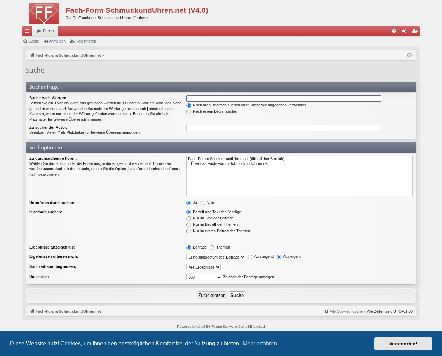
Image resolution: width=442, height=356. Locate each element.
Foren (48, 31)
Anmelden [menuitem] (406, 32)
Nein (209, 202)
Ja (194, 202)
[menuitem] (394, 31)
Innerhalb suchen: (46, 212)
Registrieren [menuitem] (416, 32)
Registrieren (86, 41)
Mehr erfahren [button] (260, 343)
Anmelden (57, 41)
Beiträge (199, 247)
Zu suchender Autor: (48, 127)
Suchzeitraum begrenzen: (52, 266)
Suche (33, 41)
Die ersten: (39, 276)
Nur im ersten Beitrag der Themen (221, 231)
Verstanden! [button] (403, 343)
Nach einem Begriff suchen (215, 111)
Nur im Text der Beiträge (213, 218)
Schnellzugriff (28, 32)
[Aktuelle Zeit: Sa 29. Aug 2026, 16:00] (409, 55)
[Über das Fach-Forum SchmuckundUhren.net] (299, 163)
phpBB (202, 326)
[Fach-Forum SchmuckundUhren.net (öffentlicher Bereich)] (299, 159)
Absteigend (291, 256)
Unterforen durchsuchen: (52, 202)
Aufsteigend (263, 256)
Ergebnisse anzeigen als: (52, 247)
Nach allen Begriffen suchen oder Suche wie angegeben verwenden (249, 105)
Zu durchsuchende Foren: (53, 158)
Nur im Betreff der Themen (215, 224)
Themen (222, 247)
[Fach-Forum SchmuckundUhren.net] (44, 12)
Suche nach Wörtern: (48, 98)
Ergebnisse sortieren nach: (53, 256)
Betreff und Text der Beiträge (216, 212)
